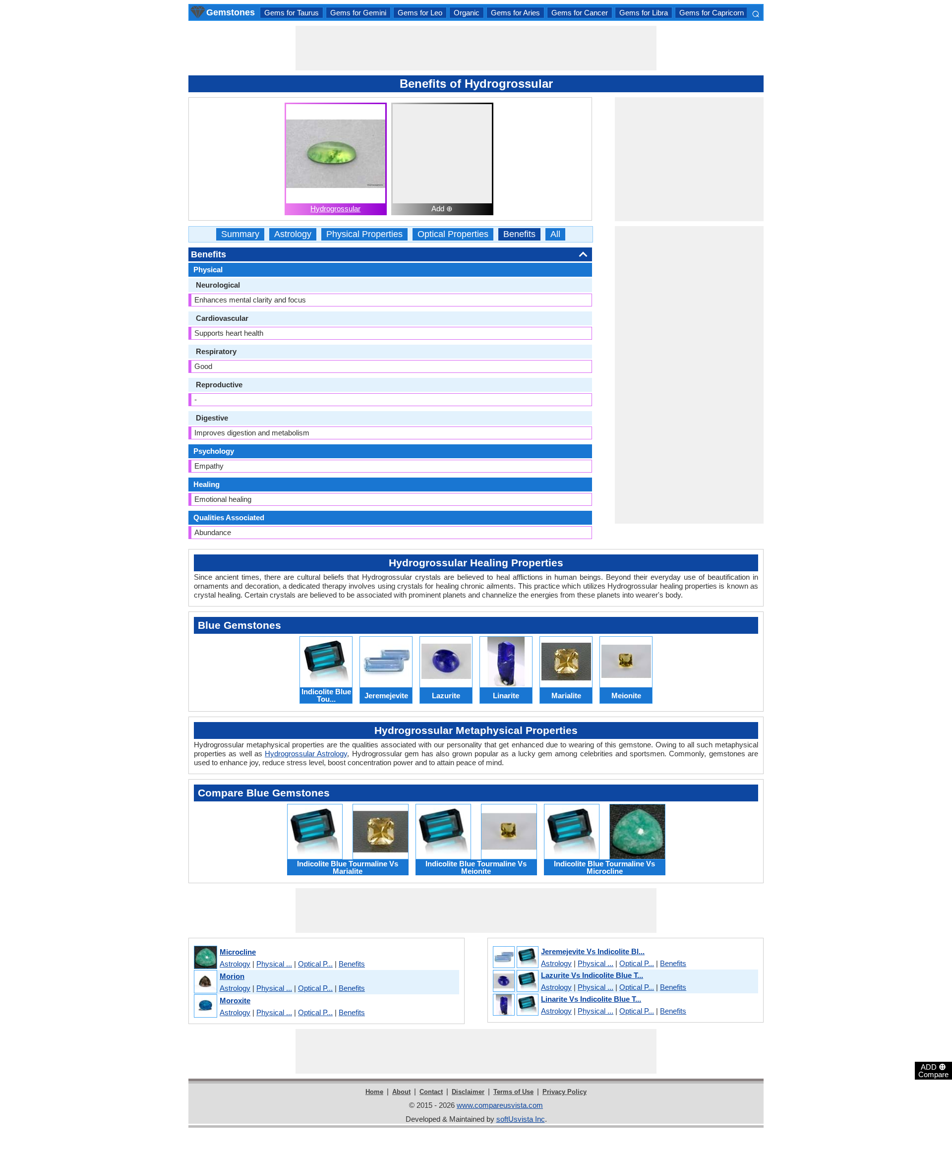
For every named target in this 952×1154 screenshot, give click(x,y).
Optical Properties (452, 234)
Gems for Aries (515, 12)
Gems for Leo (420, 12)
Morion (232, 976)
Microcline (238, 952)
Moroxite (235, 1000)
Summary (240, 234)
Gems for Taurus (291, 12)
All (555, 234)
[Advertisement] (476, 48)
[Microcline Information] (205, 958)
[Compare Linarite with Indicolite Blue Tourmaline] (515, 1005)
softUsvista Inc (520, 1119)
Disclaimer (468, 1091)
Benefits (519, 234)
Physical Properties (364, 234)
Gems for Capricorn (711, 12)
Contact (431, 1091)
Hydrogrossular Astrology (306, 753)
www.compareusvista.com (500, 1105)
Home (374, 1091)
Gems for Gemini (358, 12)
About (401, 1091)
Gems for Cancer (579, 12)
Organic (466, 12)
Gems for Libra (643, 12)
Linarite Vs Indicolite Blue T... (591, 999)
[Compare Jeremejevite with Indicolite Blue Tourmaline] (515, 957)
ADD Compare (933, 1070)
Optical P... (315, 964)
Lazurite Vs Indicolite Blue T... (592, 975)
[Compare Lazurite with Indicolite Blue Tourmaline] (515, 981)
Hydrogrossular (335, 208)
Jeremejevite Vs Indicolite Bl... (593, 951)
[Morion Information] (205, 982)
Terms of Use (513, 1091)
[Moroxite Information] (205, 1006)
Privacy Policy (564, 1091)
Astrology (292, 234)
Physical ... (274, 964)
